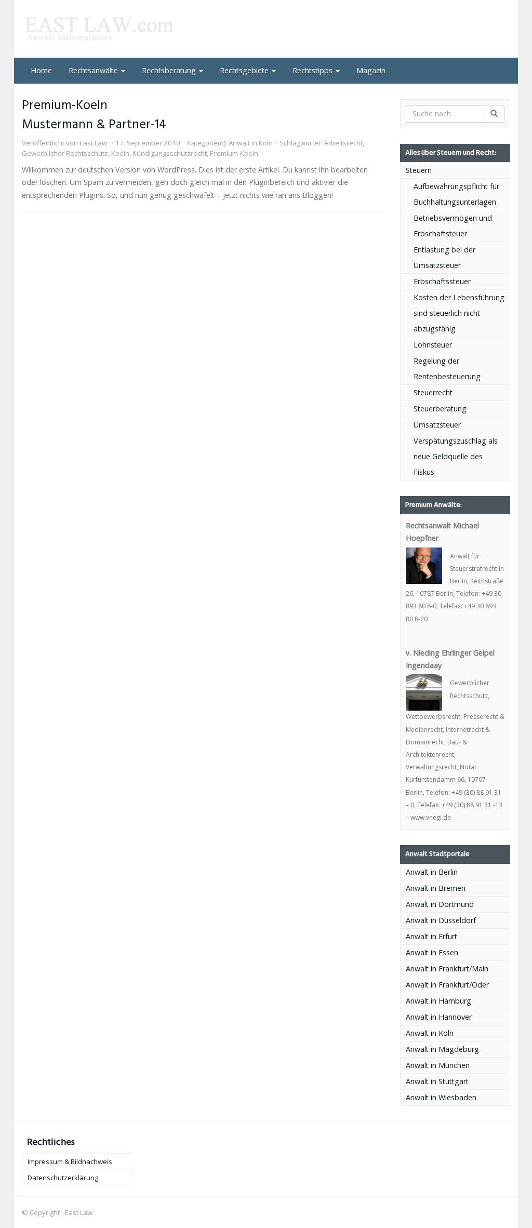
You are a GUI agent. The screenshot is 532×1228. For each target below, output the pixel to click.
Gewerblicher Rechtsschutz (65, 153)
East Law (93, 143)
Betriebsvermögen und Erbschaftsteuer (453, 225)
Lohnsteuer (433, 345)
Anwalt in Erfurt (431, 936)
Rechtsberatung (170, 70)
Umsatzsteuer (437, 425)
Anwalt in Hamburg (438, 1001)
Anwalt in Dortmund (440, 904)
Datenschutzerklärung (63, 1177)
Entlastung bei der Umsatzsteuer (444, 257)
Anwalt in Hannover (439, 1017)
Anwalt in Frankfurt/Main (447, 968)
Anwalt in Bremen (436, 888)
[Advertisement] (211, 246)
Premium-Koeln (234, 153)
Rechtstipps (313, 70)
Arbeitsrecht (343, 143)
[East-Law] (98, 29)
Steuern (419, 170)
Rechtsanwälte (94, 70)
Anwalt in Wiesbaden (441, 1097)
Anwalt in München (438, 1065)
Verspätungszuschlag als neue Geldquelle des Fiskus (456, 456)
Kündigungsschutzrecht (169, 153)
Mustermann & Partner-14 (94, 125)
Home (41, 70)
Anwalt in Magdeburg (442, 1049)
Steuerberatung (440, 408)
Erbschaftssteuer (442, 281)
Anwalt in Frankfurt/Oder (447, 985)
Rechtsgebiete (245, 70)
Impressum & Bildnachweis (70, 1161)
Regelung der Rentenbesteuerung (447, 368)
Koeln (120, 153)
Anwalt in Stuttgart (437, 1081)
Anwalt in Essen (432, 952)
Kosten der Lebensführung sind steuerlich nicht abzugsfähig (459, 312)
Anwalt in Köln (251, 143)
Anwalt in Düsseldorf (441, 920)
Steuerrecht (433, 392)
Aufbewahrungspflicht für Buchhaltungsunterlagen (456, 194)
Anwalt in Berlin (432, 872)
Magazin (370, 70)
